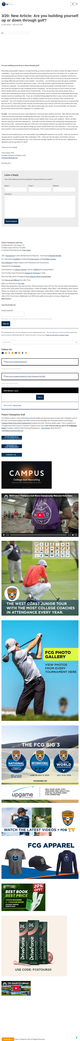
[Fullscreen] (76, 535)
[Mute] (73, 535)
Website (56, 186)
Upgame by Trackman (32, 273)
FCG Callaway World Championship (38, 276)
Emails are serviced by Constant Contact (57, 335)
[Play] (4, 535)
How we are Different (12, 280)
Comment (8, 194)
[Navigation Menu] (73, 4)
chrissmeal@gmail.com (9, 158)
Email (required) (7, 310)
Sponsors (17, 266)
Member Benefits (55, 256)
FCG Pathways (6, 263)
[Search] (77, 4)
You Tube (21, 283)
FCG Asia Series (33, 259)
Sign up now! (17, 405)
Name (7, 186)
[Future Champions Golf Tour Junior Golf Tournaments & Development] (7, 3)
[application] (40, 515)
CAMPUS (36, 269)
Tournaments (9, 256)
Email (31, 186)
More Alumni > (6, 298)
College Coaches (20, 269)
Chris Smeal (7, 24)
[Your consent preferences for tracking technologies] (76, 1037)
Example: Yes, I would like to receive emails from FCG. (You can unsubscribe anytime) (27, 319)
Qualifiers (16, 259)
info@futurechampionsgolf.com (12, 431)
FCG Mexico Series (49, 259)
